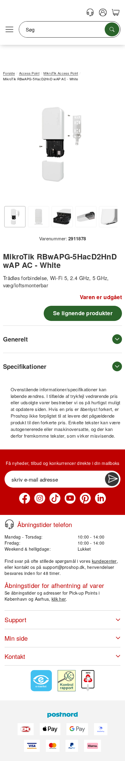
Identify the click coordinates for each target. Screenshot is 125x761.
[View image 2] (38, 216)
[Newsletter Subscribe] (112, 479)
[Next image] (108, 146)
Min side (16, 638)
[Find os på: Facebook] (24, 498)
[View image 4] (85, 216)
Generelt (15, 339)
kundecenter (104, 561)
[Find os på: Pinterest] (85, 498)
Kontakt (15, 656)
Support (15, 619)
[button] (60, 144)
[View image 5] (109, 216)
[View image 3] (62, 216)
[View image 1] (14, 216)
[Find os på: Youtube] (70, 498)
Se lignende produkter (83, 313)
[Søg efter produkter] (112, 29)
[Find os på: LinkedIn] (100, 498)
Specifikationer (24, 366)
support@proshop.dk (64, 567)
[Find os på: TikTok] (54, 498)
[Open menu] (9, 30)
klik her (59, 599)
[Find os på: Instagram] (39, 498)
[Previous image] (12, 146)
